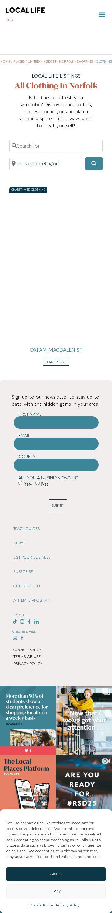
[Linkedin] (36, 621)
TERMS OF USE (27, 657)
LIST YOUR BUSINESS (32, 557)
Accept (56, 874)
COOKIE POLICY (27, 650)
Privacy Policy (68, 905)
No (44, 484)
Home (5, 62)
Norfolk (66, 62)
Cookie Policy (41, 905)
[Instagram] (22, 621)
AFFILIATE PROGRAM (32, 600)
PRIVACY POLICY (27, 663)
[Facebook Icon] (29, 621)
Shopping (85, 62)
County (26, 457)
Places (19, 62)
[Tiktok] (15, 621)
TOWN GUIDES (26, 529)
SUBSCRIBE (23, 572)
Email (24, 435)
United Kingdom (42, 62)
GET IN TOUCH (26, 586)
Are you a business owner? (48, 478)
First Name (29, 414)
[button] (101, 15)
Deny (56, 891)
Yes (28, 484)
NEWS (18, 543)
